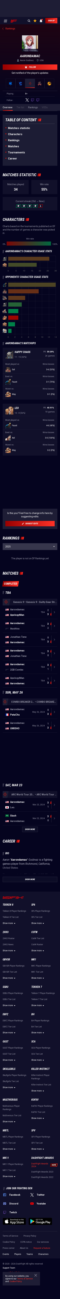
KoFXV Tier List (38, 1112)
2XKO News (8, 944)
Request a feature (42, 1248)
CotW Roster (37, 944)
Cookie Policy (9, 1242)
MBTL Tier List (9, 1143)
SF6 (33, 904)
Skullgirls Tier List (11, 1081)
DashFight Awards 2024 (39, 1165)
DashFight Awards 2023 (42, 1172)
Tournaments (16, 152)
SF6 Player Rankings (40, 911)
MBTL (6, 1130)
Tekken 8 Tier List (11, 917)
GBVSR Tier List (10, 972)
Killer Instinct (40, 1069)
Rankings (14, 140)
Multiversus (10, 1099)
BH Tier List (36, 1027)
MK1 (33, 959)
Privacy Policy (30, 1236)
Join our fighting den (19, 1188)
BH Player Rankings (40, 1020)
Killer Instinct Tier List (41, 1085)
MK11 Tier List (9, 1170)
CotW (34, 932)
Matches (13, 146)
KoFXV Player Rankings (42, 1106)
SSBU (5, 986)
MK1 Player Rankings (41, 966)
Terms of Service (10, 1236)
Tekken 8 (8, 904)
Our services (43, 1242)
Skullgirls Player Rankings (14, 1075)
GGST (5, 1041)
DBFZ (5, 1014)
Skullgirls (9, 1069)
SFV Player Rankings (40, 1137)
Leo (17, 408)
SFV (33, 1130)
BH (32, 1014)
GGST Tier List (9, 1054)
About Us (24, 1248)
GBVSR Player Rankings (13, 966)
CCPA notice (26, 1242)
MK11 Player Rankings (13, 1164)
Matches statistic (19, 128)
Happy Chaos (22, 352)
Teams (29, 1254)
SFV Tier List (37, 1143)
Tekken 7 (36, 986)
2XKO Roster (8, 938)
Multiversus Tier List (12, 1115)
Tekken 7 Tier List (39, 999)
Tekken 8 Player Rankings (14, 911)
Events (6, 1254)
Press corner (8, 1248)
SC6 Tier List (37, 1054)
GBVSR (6, 959)
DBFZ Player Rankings (13, 1020)
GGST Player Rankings (13, 1048)
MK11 (6, 1157)
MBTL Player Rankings (13, 1137)
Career (12, 158)
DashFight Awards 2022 (42, 1177)
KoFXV (34, 1099)
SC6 (33, 1041)
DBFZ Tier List (9, 1027)
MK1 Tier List (37, 972)
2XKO (5, 932)
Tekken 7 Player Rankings (43, 993)
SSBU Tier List (9, 999)
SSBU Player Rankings (13, 993)
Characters (15, 134)
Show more (8, 923)
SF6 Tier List (36, 917)
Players (17, 1254)
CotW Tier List (37, 938)
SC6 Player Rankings (40, 1048)
